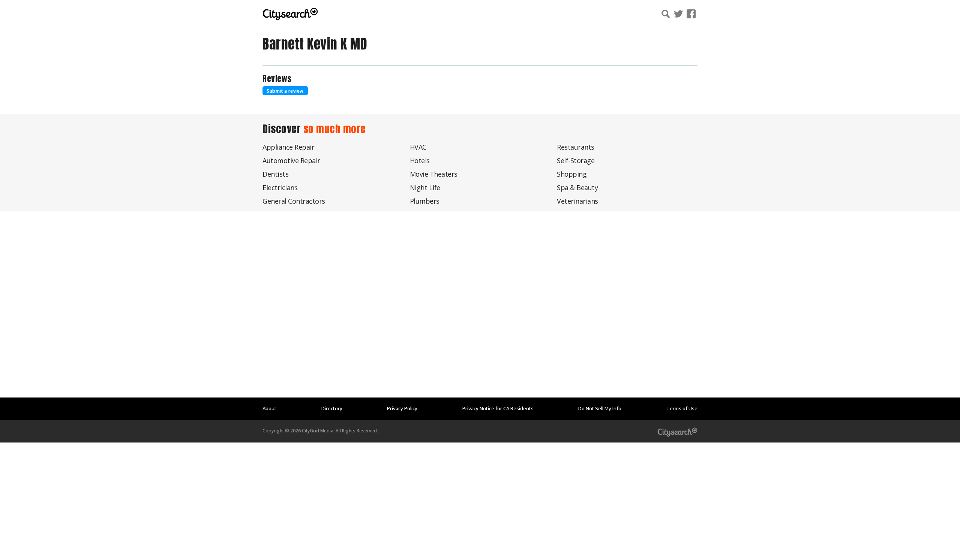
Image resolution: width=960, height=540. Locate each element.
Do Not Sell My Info (599, 408)
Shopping (571, 174)
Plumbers (425, 201)
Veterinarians (577, 201)
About (269, 408)
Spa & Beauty (577, 187)
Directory (331, 408)
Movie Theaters (434, 174)
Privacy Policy (402, 408)
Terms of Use (682, 408)
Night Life (425, 187)
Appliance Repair (288, 147)
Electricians (279, 187)
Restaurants (575, 147)
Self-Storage (575, 160)
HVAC (418, 147)
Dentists (275, 174)
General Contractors (293, 201)
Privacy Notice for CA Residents (498, 408)
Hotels (420, 160)
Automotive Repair (291, 160)
